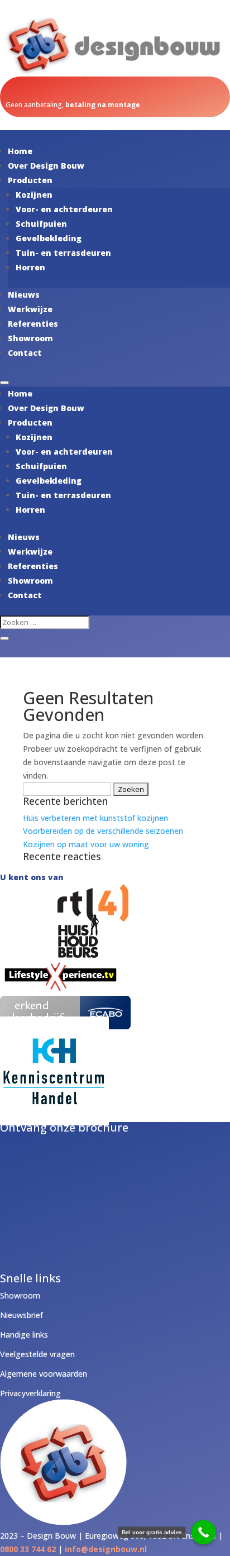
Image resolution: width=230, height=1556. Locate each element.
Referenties (33, 323)
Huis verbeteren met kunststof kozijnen (95, 818)
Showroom (30, 338)
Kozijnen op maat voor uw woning (86, 844)
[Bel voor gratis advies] (203, 1532)
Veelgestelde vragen (37, 1354)
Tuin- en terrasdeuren (63, 252)
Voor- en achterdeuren (64, 209)
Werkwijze (30, 309)
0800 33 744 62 (28, 1549)
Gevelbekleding (49, 238)
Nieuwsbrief (21, 1315)
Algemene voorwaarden (43, 1373)
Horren (30, 267)
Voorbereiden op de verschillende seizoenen (103, 830)
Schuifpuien (41, 223)
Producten (30, 180)
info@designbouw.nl (106, 1549)
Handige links (24, 1334)
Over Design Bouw (46, 165)
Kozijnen (34, 194)
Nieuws (24, 294)
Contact (25, 352)
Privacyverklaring (30, 1393)
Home (20, 151)
